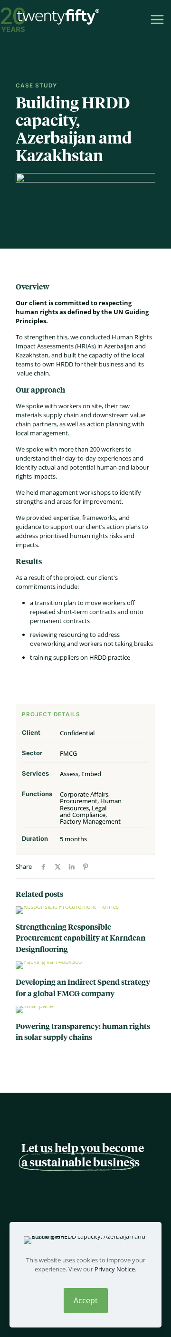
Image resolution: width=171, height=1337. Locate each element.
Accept (86, 1300)
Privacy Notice (115, 1269)
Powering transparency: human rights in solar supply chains (83, 1031)
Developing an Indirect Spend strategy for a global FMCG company (83, 987)
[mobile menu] (156, 19)
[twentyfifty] (50, 19)
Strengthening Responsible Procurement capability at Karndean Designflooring (80, 937)
